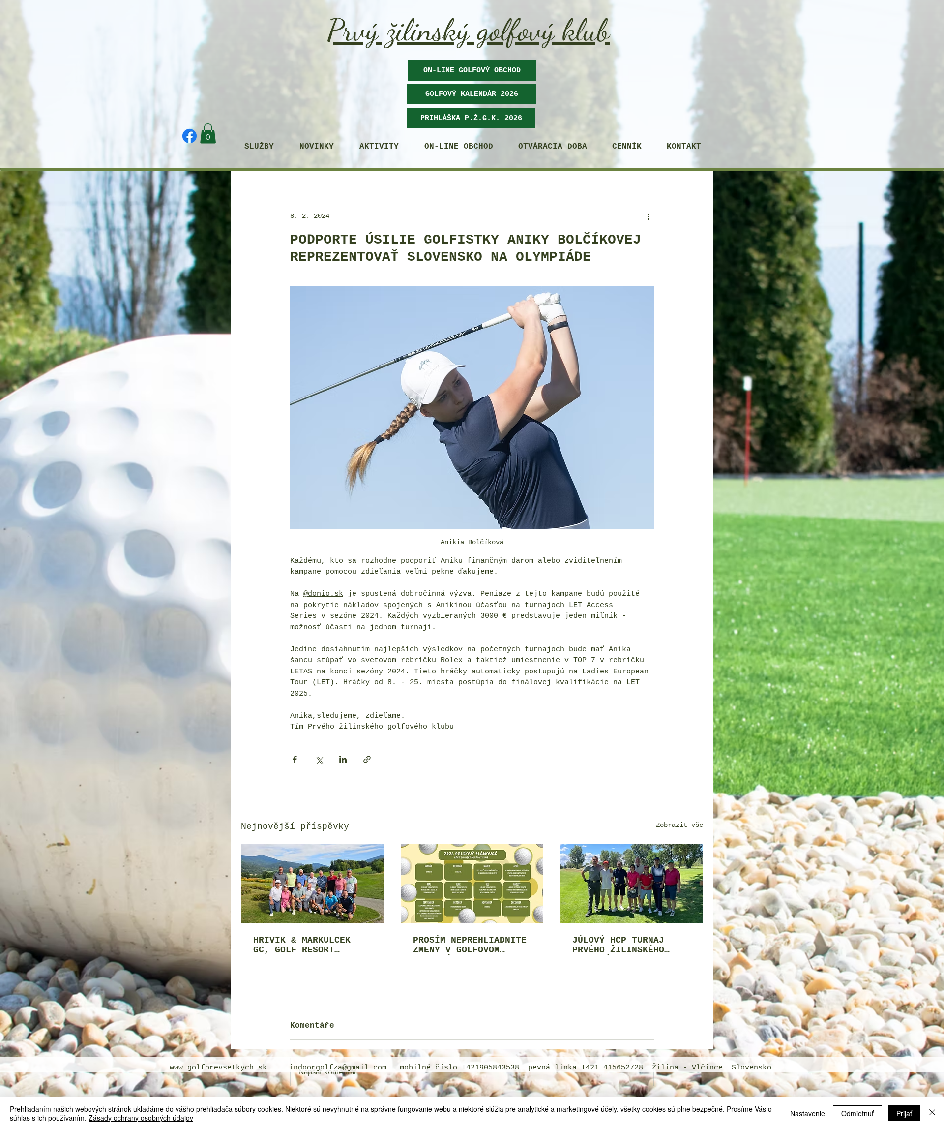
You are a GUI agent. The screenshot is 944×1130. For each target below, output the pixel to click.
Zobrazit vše (679, 825)
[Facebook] (189, 136)
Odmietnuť (857, 1113)
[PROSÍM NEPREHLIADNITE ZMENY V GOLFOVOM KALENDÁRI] (472, 883)
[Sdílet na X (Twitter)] (319, 759)
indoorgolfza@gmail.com (337, 1068)
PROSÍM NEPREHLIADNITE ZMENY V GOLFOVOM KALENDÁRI (470, 945)
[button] (471, 94)
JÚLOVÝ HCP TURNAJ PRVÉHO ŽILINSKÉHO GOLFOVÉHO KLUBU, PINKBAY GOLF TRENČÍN (626, 945)
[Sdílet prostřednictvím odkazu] (367, 759)
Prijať (904, 1113)
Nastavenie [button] (807, 1113)
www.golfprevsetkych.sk (218, 1068)
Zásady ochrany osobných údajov (140, 1118)
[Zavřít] (932, 1113)
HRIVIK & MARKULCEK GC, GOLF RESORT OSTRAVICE (302, 945)
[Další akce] (648, 216)
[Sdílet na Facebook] (294, 759)
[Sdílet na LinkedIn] (343, 759)
